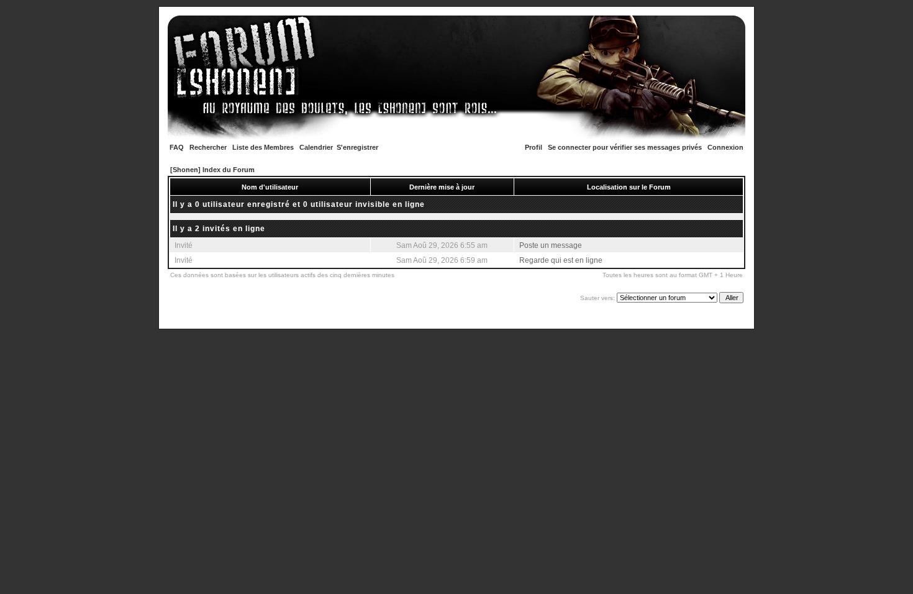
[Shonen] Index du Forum (212, 169)
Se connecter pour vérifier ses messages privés (625, 147)
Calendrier (316, 147)
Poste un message (550, 245)
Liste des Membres (263, 147)
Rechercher (208, 147)
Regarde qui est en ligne (560, 260)
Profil (533, 147)
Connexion (725, 147)
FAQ (177, 147)
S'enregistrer (357, 147)
